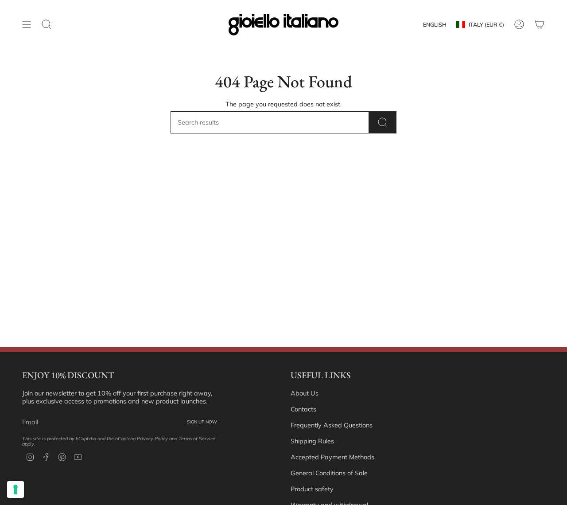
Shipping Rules (312, 441)
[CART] (539, 24)
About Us (304, 393)
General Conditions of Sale (329, 473)
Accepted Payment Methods (332, 457)
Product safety (312, 489)
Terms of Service (197, 438)
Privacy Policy (152, 438)
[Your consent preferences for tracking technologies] (15, 489)
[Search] (382, 122)
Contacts (303, 409)
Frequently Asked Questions (332, 425)
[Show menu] (26, 24)
